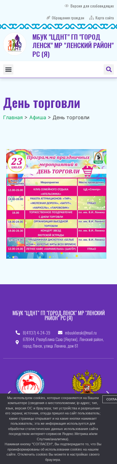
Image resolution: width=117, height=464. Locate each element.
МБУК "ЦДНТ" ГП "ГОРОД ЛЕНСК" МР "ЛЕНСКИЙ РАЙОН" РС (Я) (73, 45)
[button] (8, 69)
